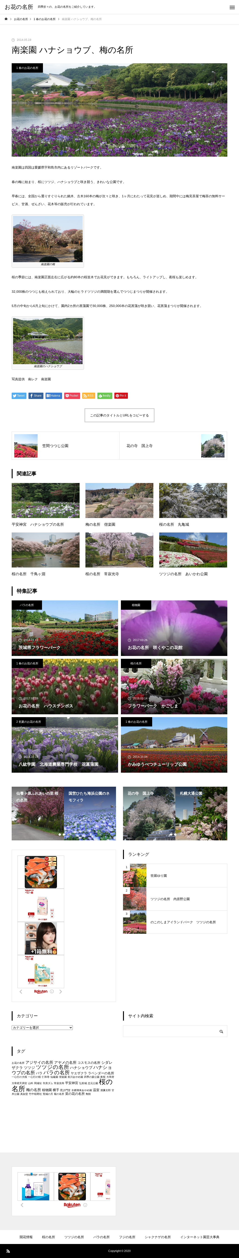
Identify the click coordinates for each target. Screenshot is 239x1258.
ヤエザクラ (79, 1073)
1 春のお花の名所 (27, 68)
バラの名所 (27, 605)
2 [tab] (64, 834)
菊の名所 (59, 1093)
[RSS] (8, 1251)
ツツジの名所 (52, 1067)
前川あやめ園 (75, 1076)
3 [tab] (68, 834)
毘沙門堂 (65, 1090)
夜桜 (102, 1076)
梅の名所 (33, 1090)
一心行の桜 (34, 1076)
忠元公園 (93, 1083)
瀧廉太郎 (105, 1090)
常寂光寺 (59, 1083)
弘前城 (83, 1083)
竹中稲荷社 (35, 1093)
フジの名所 (127, 1237)
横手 (56, 1090)
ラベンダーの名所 (101, 1073)
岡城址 (38, 1083)
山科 (30, 1083)
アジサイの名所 (39, 1062)
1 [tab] (60, 834)
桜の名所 (136, 663)
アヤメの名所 (65, 1062)
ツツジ (29, 1068)
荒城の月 (48, 1093)
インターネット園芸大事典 (199, 1237)
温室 (96, 1090)
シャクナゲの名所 (158, 1237)
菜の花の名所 (75, 1094)
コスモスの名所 (88, 1062)
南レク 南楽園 (39, 379)
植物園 (136, 605)
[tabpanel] (38, 813)
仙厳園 (54, 1076)
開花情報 (26, 1237)
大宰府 (110, 1076)
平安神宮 (71, 1083)
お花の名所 (18, 1062)
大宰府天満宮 (19, 1083)
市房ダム (48, 1083)
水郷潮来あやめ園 (81, 1090)
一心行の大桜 (19, 1076)
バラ (39, 1073)
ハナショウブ (81, 1068)
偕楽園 (63, 1076)
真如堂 (24, 1093)
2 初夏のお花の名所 (28, 721)
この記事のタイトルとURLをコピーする (119, 415)
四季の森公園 (91, 1076)
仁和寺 (45, 1076)
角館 (88, 1093)
